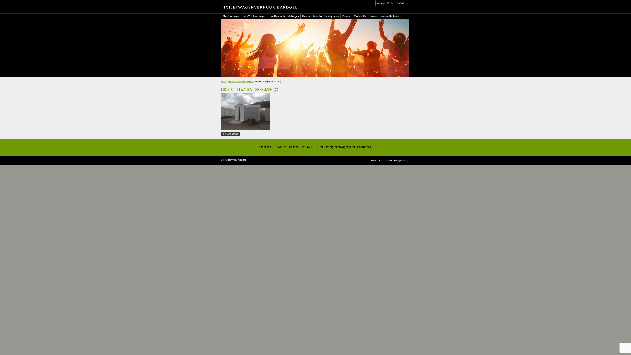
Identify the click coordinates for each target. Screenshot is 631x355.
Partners (389, 160)
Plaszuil (346, 16)
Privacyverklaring (401, 160)
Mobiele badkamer (390, 16)
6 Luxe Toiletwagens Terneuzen (241, 81)
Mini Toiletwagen (231, 16)
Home (223, 81)
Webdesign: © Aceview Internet (233, 160)
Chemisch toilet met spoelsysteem (320, 16)
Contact (400, 3)
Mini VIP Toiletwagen (254, 16)
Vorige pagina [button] (231, 134)
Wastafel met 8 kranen (365, 16)
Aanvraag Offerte (385, 3)
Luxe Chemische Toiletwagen (284, 16)
